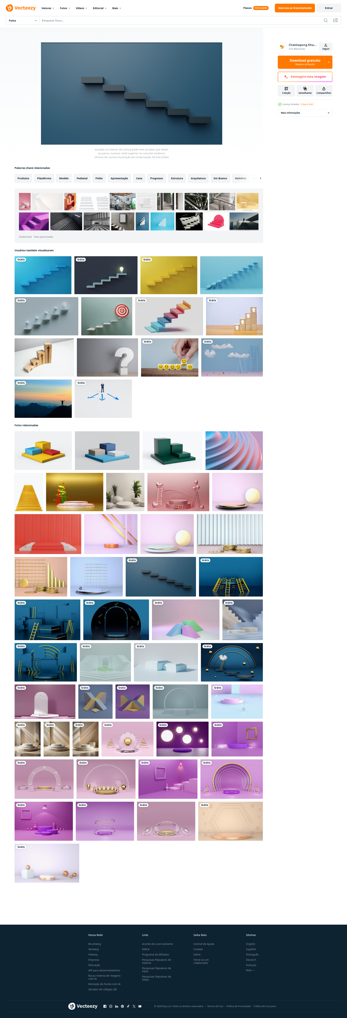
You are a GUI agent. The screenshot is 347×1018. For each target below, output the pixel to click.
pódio (99, 178)
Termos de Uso (215, 1006)
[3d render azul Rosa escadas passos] (185, 619)
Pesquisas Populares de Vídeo (156, 978)
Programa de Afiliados (155, 954)
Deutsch (251, 959)
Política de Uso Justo (265, 1006)
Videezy (93, 954)
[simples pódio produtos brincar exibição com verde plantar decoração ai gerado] (125, 492)
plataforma (44, 178)
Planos (247, 8)
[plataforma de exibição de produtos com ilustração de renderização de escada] (95, 701)
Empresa (93, 959)
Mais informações (290, 112)
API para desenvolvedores (104, 970)
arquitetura (198, 178)
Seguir (326, 48)
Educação (94, 965)
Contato (198, 949)
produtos (23, 178)
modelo (64, 178)
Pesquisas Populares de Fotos (156, 969)
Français (251, 965)
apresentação (119, 178)
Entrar (329, 8)
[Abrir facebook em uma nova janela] (104, 1006)
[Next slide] (257, 178)
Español (251, 949)
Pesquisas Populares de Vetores (156, 961)
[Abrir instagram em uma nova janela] (110, 1006)
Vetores (46, 8)
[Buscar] (326, 20)
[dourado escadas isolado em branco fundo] (29, 492)
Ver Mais (244, 221)
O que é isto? (307, 104)
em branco (220, 178)
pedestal (82, 178)
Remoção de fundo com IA (104, 984)
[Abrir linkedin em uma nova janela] (116, 1006)
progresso (156, 178)
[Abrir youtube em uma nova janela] (139, 1006)
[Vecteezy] (21, 8)
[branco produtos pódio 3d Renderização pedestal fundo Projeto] (28, 739)
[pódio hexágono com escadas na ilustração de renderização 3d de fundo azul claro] (105, 662)
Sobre (197, 954)
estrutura (177, 178)
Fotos (63, 8)
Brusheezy (94, 944)
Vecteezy (93, 949)
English (250, 944)
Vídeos (80, 8)
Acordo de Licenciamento (157, 944)
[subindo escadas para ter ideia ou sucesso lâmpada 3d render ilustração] (106, 275)
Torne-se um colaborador (201, 961)
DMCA (146, 949)
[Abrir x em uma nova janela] (134, 1006)
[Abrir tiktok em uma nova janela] (128, 1006)
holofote (240, 178)
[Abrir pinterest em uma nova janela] (122, 1006)
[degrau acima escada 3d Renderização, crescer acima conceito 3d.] (169, 316)
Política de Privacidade (238, 1006)
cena (139, 178)
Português (252, 954)
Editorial (98, 8)
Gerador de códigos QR (102, 989)
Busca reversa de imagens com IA (104, 977)
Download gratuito (305, 62)
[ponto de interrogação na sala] (107, 357)
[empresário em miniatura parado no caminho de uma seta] (103, 399)
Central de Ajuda (203, 944)
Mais (115, 8)
